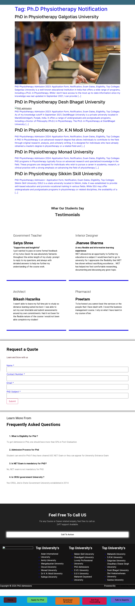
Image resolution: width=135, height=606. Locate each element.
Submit (12, 401)
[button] (67, 436)
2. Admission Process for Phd (24, 450)
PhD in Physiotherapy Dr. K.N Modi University (59, 130)
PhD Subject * (14, 392)
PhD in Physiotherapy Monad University (54, 151)
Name (10, 365)
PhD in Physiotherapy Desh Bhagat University (60, 102)
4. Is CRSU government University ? (26, 477)
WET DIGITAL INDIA (125, 586)
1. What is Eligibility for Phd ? (23, 436)
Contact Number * (16, 374)
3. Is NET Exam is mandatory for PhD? (28, 463)
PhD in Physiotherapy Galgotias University (57, 16)
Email (10, 383)
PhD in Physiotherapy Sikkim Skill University (58, 173)
